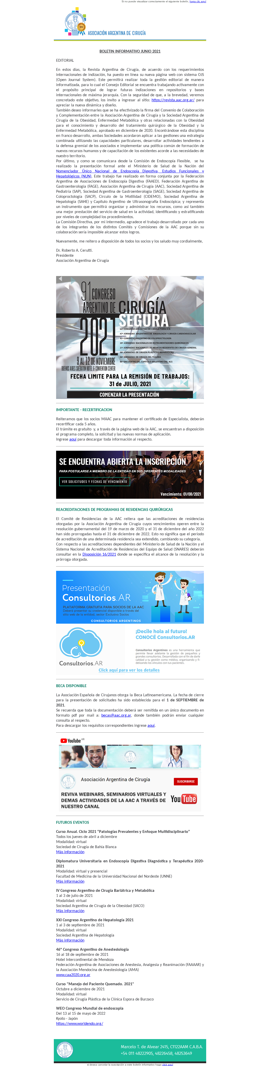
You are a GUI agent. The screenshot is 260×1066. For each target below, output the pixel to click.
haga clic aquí (198, 1)
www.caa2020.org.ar (73, 975)
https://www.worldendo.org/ (79, 1024)
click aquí (167, 1064)
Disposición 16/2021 (99, 555)
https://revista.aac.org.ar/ (173, 100)
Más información (70, 852)
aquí (72, 440)
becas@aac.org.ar (116, 716)
